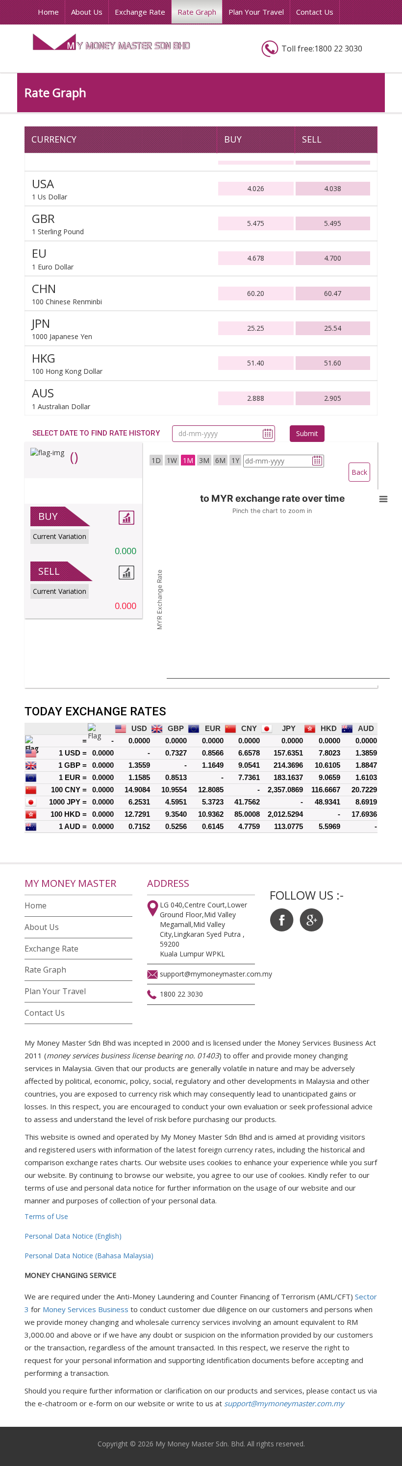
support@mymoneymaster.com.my (284, 1403)
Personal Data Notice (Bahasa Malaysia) (89, 1255)
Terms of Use (46, 1216)
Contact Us (314, 12)
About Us (86, 12)
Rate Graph (196, 12)
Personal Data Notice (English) (73, 1236)
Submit (307, 433)
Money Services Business (85, 1309)
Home (48, 12)
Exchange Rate (140, 12)
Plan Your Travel (256, 12)
